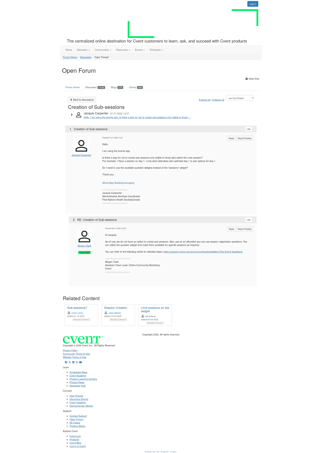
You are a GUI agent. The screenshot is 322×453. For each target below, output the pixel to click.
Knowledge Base (78, 372)
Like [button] (249, 128)
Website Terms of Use (74, 357)
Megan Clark (84, 245)
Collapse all (218, 99)
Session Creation (115, 307)
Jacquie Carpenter (81, 155)
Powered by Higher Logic (161, 451)
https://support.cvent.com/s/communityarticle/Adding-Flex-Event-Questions (203, 251)
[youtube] (80, 362)
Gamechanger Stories (81, 405)
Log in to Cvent (78, 446)
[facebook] (66, 362)
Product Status (77, 426)
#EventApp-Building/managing (118, 182)
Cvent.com (75, 436)
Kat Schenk (150, 316)
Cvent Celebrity (78, 402)
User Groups (76, 395)
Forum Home (70, 57)
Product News (77, 382)
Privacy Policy (70, 350)
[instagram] (76, 362)
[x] (69, 362)
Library (135, 87)
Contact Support (78, 416)
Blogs (116, 87)
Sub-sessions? (77, 307)
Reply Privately (244, 138)
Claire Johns (77, 312)
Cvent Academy (78, 375)
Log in (253, 4)
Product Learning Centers (83, 379)
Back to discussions (83, 99)
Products (74, 439)
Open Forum (76, 419)
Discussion (85, 57)
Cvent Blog (75, 442)
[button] (83, 50)
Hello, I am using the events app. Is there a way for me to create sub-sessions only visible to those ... (137, 117)
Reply (231, 138)
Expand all (204, 99)
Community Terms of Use (76, 353)
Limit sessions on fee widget (155, 309)
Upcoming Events (79, 399)
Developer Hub (78, 385)
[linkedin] (73, 362)
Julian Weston (114, 312)
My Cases (75, 422)
